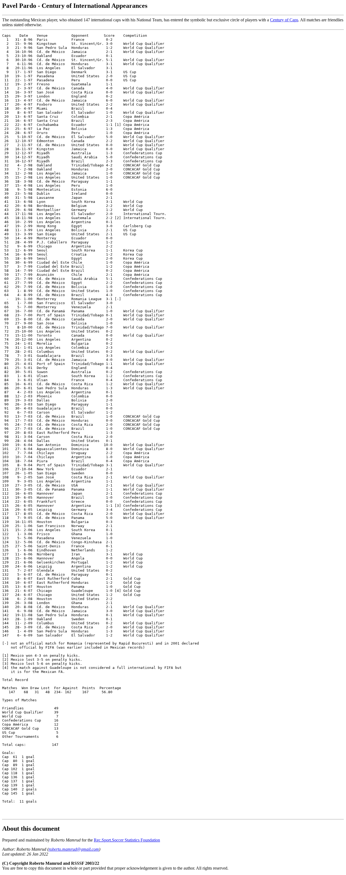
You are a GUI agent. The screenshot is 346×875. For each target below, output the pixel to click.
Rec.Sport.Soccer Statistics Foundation (127, 840)
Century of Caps (284, 20)
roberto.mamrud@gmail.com (74, 849)
